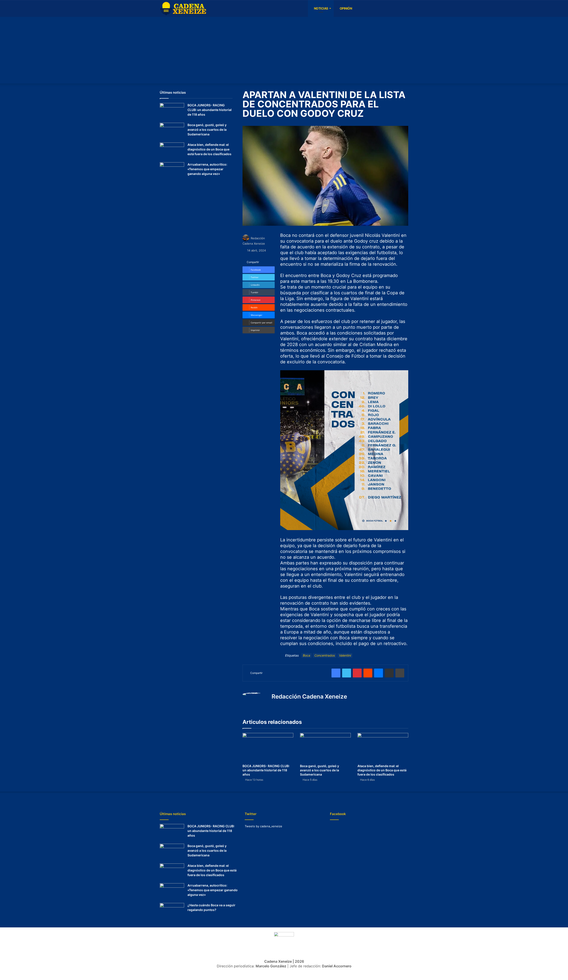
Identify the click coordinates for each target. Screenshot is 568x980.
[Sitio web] (274, 705)
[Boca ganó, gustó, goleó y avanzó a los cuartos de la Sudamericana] (325, 747)
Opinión (345, 8)
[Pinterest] (357, 673)
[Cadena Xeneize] (183, 8)
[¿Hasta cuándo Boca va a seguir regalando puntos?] (172, 911)
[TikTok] (391, 8)
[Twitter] (398, 8)
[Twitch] (385, 8)
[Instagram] (371, 8)
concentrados (324, 655)
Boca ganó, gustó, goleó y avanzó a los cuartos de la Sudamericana (319, 770)
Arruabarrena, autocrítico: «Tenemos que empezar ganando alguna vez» (207, 169)
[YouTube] (365, 8)
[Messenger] (378, 673)
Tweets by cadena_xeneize (263, 826)
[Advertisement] (284, 50)
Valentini (345, 655)
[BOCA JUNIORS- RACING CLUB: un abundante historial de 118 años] (268, 747)
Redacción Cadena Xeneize (309, 696)
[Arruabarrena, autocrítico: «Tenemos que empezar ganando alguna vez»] (172, 170)
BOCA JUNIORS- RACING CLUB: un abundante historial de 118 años (266, 770)
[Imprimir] (399, 673)
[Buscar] (405, 8)
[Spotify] (378, 8)
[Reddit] (367, 673)
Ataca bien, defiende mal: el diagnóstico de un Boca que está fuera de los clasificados (381, 770)
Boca (306, 655)
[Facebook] (358, 8)
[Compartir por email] (389, 673)
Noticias (320, 8)
